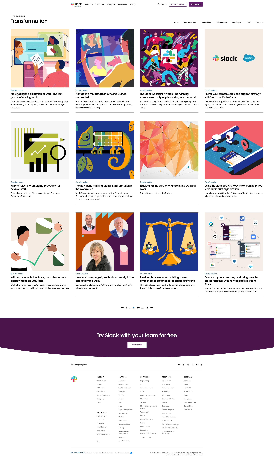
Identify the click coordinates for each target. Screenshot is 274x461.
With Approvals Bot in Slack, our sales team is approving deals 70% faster (38, 279)
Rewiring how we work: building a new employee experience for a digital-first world (167, 279)
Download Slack (77, 453)
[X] (193, 365)
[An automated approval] (40, 241)
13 (146, 307)
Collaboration (221, 22)
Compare (259, 22)
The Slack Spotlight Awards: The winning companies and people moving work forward (168, 95)
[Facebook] (188, 365)
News (176, 22)
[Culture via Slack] (105, 58)
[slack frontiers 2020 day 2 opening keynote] (105, 241)
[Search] (158, 4)
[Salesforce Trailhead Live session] (234, 58)
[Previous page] (122, 307)
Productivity (206, 22)
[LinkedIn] (179, 365)
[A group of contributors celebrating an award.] (169, 58)
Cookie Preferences (106, 453)
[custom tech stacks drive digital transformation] (105, 150)
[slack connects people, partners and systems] (234, 241)
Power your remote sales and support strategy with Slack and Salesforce (233, 95)
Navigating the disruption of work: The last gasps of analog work (36, 95)
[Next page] (152, 307)
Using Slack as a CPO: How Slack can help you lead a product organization (233, 187)
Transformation (189, 22)
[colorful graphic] (169, 150)
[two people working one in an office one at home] (169, 241)
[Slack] (76, 4)
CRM (248, 22)
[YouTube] (197, 365)
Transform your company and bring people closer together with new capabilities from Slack (231, 281)
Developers (236, 22)
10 (138, 307)
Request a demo (178, 4)
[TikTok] (202, 365)
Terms (96, 453)
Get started (196, 4)
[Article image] (40, 150)
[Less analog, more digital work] (40, 58)
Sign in (164, 4)
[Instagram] (184, 365)
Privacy (89, 453)
